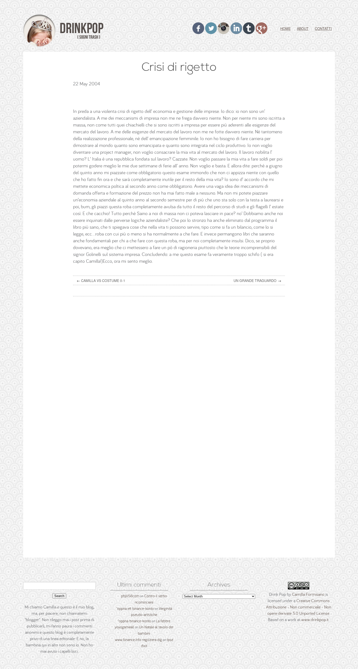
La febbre (163, 620)
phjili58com (130, 595)
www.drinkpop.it (315, 619)
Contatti (323, 28)
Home (285, 28)
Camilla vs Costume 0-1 (103, 280)
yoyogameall (124, 626)
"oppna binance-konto (134, 620)
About (303, 28)
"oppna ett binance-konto (135, 608)
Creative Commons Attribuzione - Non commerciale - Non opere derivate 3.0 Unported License (298, 607)
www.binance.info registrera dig (138, 639)
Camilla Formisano (308, 594)
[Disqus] (181, 362)
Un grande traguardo (255, 280)
